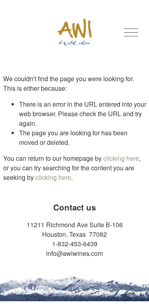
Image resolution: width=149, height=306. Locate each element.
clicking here (121, 158)
